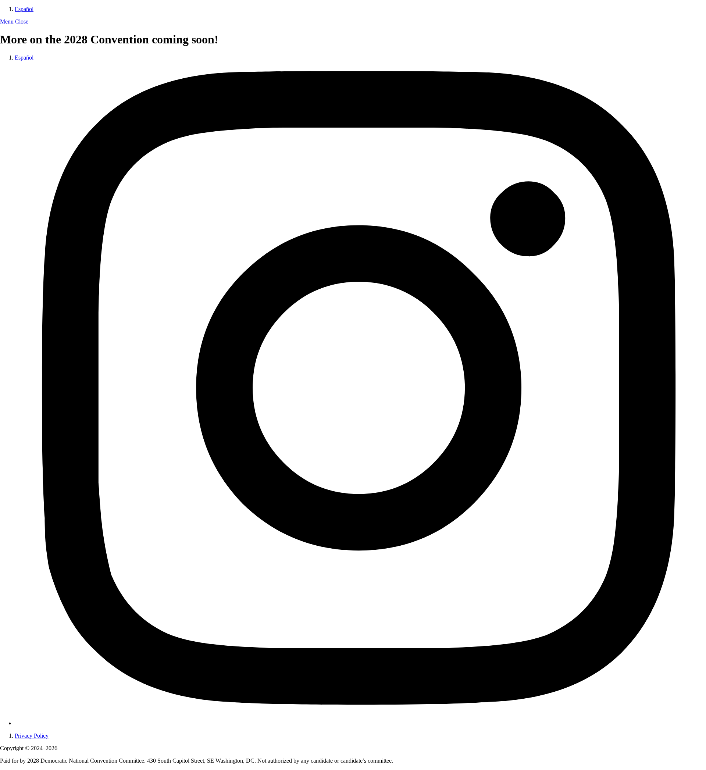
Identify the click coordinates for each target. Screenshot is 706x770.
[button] (14, 21)
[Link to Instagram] (360, 723)
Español (24, 9)
